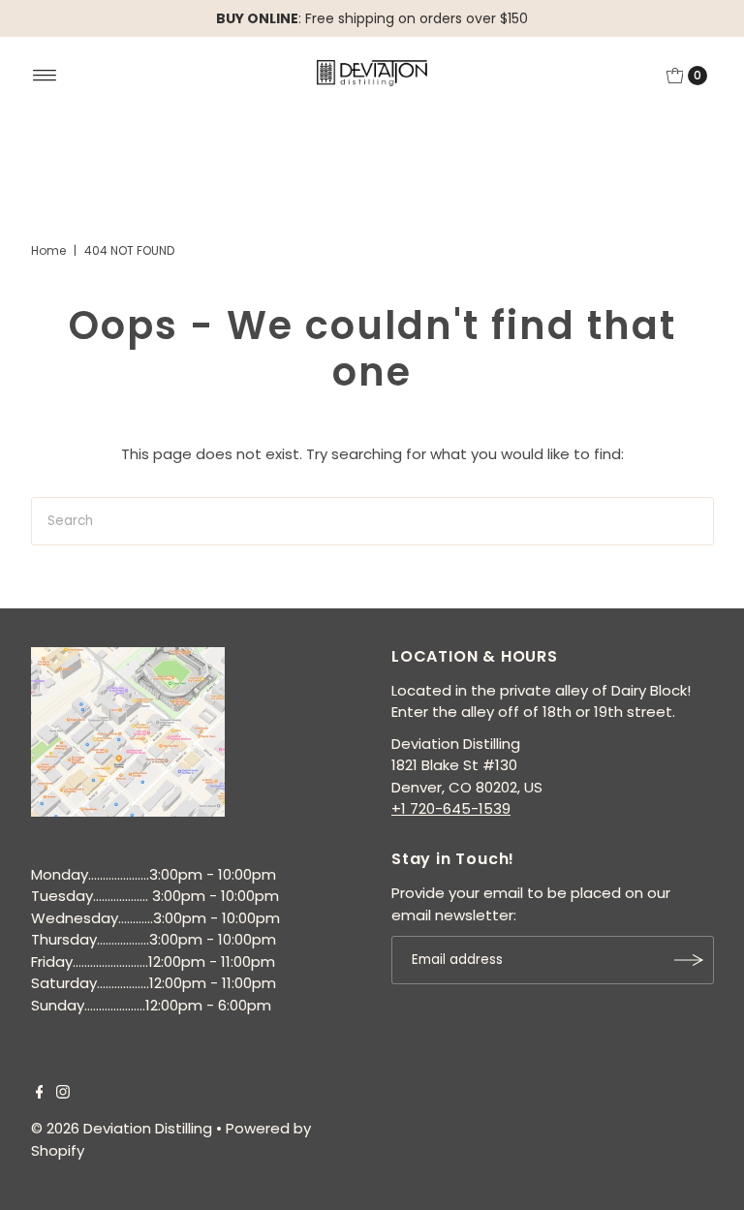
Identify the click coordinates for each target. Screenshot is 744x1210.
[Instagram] (63, 1093)
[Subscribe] (690, 960)
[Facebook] (40, 1093)
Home (48, 250)
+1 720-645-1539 (451, 808)
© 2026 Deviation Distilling (121, 1128)
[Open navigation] (45, 75)
